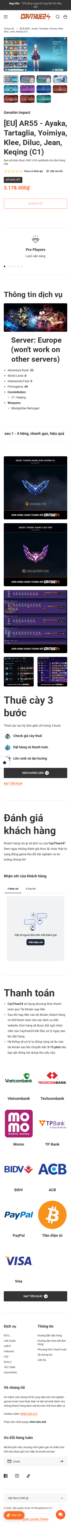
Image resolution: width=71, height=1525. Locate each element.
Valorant (9, 1351)
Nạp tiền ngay (13, 783)
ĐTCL (7, 1335)
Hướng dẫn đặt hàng (49, 1335)
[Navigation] (6, 17)
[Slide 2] (8, 266)
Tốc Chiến (9, 1367)
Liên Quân (10, 1340)
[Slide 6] (21, 266)
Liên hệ (41, 1359)
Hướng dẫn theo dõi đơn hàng (51, 1342)
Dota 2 (8, 1361)
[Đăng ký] (62, 1461)
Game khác (10, 1372)
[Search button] (58, 17)
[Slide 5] (18, 266)
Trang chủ (9, 28)
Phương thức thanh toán (52, 1349)
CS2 (6, 1356)
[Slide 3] (11, 266)
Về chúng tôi (44, 1354)
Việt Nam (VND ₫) (18, 1498)
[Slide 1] (4, 266)
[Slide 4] (15, 266)
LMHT (7, 1346)
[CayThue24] (35, 16)
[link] (19, 672)
